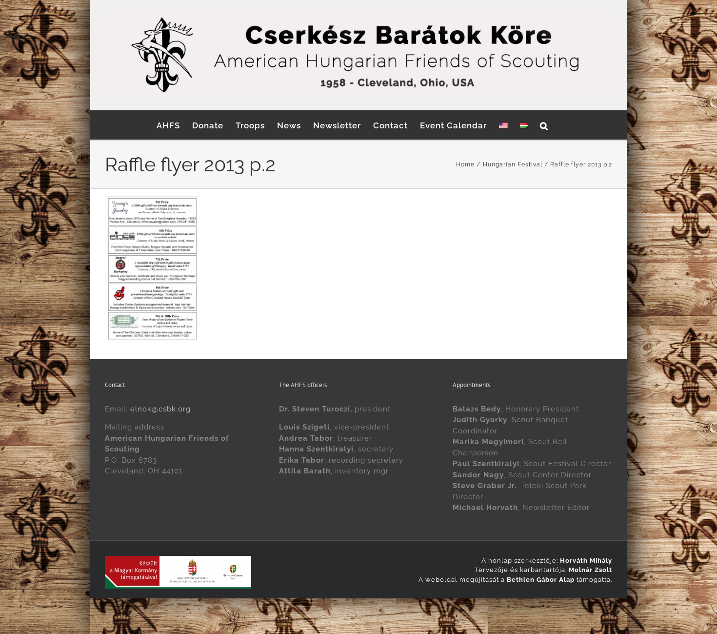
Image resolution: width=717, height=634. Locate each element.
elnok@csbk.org (160, 409)
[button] (544, 125)
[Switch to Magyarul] (524, 125)
